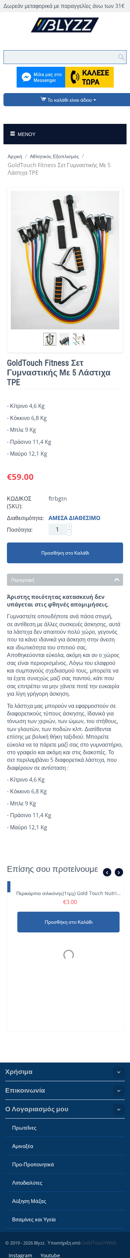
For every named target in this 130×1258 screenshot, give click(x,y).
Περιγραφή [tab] (22, 579)
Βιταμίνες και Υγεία (34, 1219)
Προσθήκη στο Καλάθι (65, 553)
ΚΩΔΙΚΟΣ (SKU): (19, 502)
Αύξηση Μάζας (29, 1200)
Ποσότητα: (20, 530)
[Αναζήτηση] (121, 56)
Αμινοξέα (22, 1145)
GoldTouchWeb (99, 1242)
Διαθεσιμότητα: (25, 518)
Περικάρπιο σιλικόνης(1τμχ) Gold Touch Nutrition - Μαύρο (65, 893)
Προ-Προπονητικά (33, 1164)
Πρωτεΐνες (24, 1127)
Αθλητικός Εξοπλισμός (54, 156)
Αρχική (15, 156)
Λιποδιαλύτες (27, 1182)
